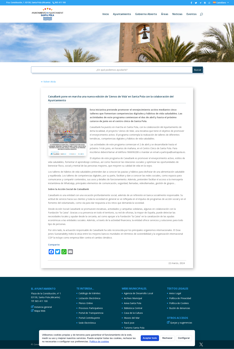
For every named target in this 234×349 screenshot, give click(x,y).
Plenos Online (86, 303)
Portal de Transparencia (91, 312)
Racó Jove (129, 322)
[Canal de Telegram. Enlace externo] (200, 3)
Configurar (184, 338)
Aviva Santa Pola (132, 303)
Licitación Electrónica (89, 298)
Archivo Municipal (133, 298)
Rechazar (167, 338)
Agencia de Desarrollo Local (138, 293)
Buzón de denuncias (179, 308)
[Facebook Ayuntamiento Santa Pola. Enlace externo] (191, 3)
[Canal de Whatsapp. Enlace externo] (209, 3)
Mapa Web (39, 310)
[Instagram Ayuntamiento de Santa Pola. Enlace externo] (205, 3)
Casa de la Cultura (133, 312)
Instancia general (43, 306)
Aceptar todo (150, 338)
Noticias (177, 14)
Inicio (106, 14)
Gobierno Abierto (146, 14)
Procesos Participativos (91, 308)
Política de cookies (99, 341)
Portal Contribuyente (89, 317)
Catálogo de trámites (89, 293)
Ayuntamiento (122, 14)
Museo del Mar (132, 317)
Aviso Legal (175, 293)
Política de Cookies (179, 303)
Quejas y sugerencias (181, 322)
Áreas (164, 14)
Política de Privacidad (180, 298)
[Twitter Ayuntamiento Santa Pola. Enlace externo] (196, 3)
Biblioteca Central (133, 308)
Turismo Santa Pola (134, 327)
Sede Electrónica (87, 322)
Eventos (192, 14)
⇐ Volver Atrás (48, 81)
